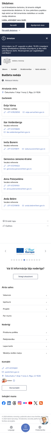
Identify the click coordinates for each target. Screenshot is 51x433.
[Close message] (47, 38)
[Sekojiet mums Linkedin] (9, 403)
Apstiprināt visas (37, 25)
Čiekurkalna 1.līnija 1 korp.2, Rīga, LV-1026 (23, 376)
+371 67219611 (13, 149)
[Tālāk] (45, 251)
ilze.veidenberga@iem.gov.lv (18, 132)
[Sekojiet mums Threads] (14, 403)
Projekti (6, 309)
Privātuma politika (10, 332)
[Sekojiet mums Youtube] (30, 402)
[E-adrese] (7, 381)
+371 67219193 (13, 185)
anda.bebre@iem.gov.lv (35, 205)
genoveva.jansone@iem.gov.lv (19, 169)
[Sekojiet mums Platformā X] (36, 403)
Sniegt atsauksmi (25, 276)
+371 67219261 (11, 368)
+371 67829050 (13, 112)
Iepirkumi (7, 302)
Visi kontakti (14, 388)
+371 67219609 (13, 129)
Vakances (7, 295)
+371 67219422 (13, 166)
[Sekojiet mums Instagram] (20, 403)
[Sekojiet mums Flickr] (25, 402)
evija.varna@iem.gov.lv (35, 112)
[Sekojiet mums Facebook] (4, 403)
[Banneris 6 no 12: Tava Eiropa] (25, 251)
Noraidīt (13, 25)
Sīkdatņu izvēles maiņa (12, 353)
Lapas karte (8, 346)
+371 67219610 (13, 205)
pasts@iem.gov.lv (12, 372)
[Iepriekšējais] (5, 251)
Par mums (7, 316)
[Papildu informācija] (14, 381)
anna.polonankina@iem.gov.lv (19, 189)
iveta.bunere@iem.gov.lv (35, 149)
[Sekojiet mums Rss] (41, 403)
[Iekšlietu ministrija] (24, 64)
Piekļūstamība (8, 339)
